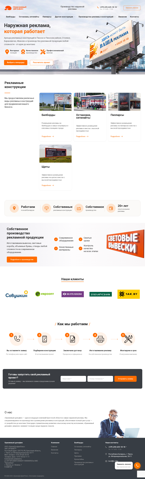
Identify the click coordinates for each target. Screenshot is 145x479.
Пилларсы (47, 17)
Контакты (134, 17)
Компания (55, 443)
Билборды (10, 17)
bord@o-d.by (113, 461)
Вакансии (122, 17)
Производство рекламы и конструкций (96, 17)
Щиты (76, 453)
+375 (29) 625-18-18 (108, 7)
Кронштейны (79, 459)
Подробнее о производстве (21, 260)
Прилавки (78, 456)
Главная (54, 447)
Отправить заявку (125, 379)
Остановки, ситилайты (29, 17)
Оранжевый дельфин (14, 443)
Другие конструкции (64, 17)
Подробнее (46, 136)
